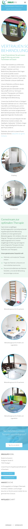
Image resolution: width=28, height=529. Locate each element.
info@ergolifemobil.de (9, 477)
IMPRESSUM (8, 525)
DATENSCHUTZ (19, 525)
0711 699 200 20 (8, 473)
